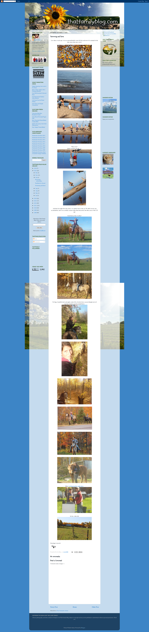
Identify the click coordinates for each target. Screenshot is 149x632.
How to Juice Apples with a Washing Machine (38, 90)
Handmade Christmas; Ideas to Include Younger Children (39, 152)
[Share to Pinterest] (81, 552)
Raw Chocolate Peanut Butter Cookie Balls (39, 120)
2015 (35, 170)
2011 (35, 205)
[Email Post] (72, 552)
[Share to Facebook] (80, 552)
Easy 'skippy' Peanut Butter (38, 127)
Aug (37, 190)
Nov (37, 175)
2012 (35, 203)
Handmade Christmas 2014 (38, 137)
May (37, 193)
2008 (35, 212)
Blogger (83, 627)
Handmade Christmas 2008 (38, 150)
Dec (37, 172)
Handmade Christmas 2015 (38, 135)
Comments (37, 242)
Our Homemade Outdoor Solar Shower (38, 97)
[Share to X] (78, 552)
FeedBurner (42, 230)
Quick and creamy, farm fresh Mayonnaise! (39, 124)
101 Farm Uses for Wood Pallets (38, 100)
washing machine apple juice (75, 486)
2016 (35, 168)
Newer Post (54, 607)
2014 (35, 198)
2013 (35, 201)
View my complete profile (38, 51)
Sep (37, 188)
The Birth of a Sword (40, 183)
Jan (36, 195)
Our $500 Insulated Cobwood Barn (39, 93)
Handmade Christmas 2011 (38, 144)
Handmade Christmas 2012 (38, 141)
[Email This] (75, 552)
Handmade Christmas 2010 (38, 146)
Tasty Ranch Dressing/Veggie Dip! (39, 117)
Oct (37, 177)
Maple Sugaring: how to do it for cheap (39, 86)
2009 (35, 210)
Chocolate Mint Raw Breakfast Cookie (37, 114)
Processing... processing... (38, 180)
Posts (35, 239)
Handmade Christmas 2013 (38, 139)
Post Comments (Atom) (62, 610)
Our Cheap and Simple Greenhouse (37, 104)
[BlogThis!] (77, 552)
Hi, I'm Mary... (37, 40)
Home (75, 607)
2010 (35, 208)
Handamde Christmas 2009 (38, 148)
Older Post (95, 607)
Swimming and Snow (40, 185)
